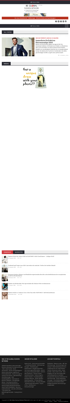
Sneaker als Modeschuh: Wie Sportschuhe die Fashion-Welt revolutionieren (29, 283)
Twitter (58, 21)
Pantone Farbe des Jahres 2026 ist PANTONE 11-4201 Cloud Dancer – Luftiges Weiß (31, 256)
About (50, 401)
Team (55, 401)
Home (46, 401)
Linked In (63, 21)
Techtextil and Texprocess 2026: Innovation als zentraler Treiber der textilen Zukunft (31, 265)
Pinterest (61, 21)
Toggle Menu (35, 2)
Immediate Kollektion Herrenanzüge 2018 (45, 41)
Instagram (65, 21)
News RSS (59, 400)
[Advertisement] (35, 115)
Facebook (56, 21)
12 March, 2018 (64, 55)
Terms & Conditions (63, 401)
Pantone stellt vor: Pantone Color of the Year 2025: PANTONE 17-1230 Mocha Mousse (31, 292)
